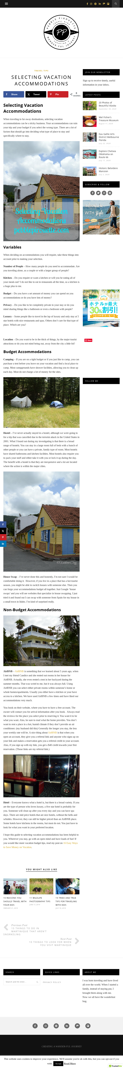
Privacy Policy (52, 982)
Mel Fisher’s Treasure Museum (109, 119)
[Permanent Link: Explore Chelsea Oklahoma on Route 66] (90, 157)
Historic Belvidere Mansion (108, 170)
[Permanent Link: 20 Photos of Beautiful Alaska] (90, 109)
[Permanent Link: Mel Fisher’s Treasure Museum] (90, 126)
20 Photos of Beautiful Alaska (107, 104)
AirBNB (19, 671)
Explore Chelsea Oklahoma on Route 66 (107, 154)
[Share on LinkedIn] (3, 543)
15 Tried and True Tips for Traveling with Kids (66, 901)
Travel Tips (41, 70)
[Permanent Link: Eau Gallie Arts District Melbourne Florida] (90, 141)
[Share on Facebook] (3, 524)
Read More (70, 1063)
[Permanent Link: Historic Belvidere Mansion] (90, 175)
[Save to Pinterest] (3, 537)
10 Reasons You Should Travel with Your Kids (15, 901)
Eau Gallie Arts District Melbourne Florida (109, 137)
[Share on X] (3, 531)
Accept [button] (58, 1063)
